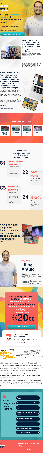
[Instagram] (29, 449)
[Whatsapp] (27, 449)
